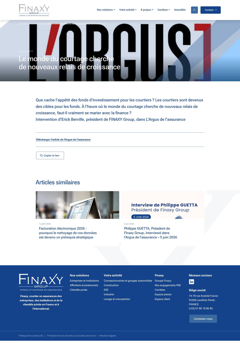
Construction (111, 285)
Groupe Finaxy (163, 280)
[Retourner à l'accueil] (34, 10)
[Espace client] (194, 10)
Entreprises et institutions (84, 280)
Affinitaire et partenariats (84, 285)
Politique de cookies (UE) (31, 335)
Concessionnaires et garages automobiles (128, 280)
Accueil (22, 23)
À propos (146, 9)
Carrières (163, 9)
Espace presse (163, 294)
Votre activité (126, 9)
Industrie (109, 294)
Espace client (162, 299)
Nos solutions (105, 9)
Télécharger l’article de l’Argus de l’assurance (63, 139)
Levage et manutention (117, 299)
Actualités (180, 9)
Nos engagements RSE (168, 285)
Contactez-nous (203, 318)
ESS (106, 289)
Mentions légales (107, 335)
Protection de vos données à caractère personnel (71, 335)
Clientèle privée (78, 289)
